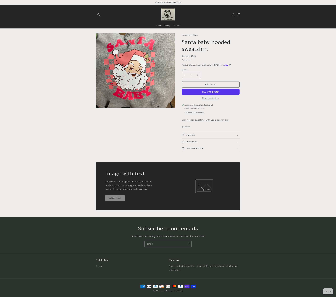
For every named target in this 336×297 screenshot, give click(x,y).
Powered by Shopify (176, 291)
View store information (194, 113)
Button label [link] (115, 198)
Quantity (185, 70)
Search (99, 266)
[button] (99, 14)
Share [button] (187, 127)
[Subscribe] (188, 244)
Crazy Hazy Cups (164, 291)
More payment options (210, 98)
